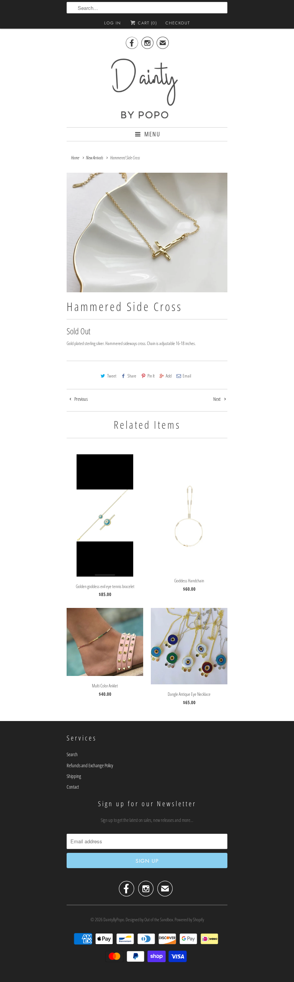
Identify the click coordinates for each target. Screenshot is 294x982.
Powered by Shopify (189, 919)
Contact (73, 786)
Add (169, 376)
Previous (81, 398)
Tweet (111, 376)
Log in (112, 23)
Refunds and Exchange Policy (90, 765)
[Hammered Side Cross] (147, 232)
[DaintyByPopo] (147, 88)
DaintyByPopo (113, 919)
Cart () (146, 23)
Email (187, 376)
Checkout (177, 23)
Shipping (74, 776)
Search (72, 754)
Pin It (151, 376)
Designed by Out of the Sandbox (149, 919)
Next (217, 398)
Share (131, 376)
